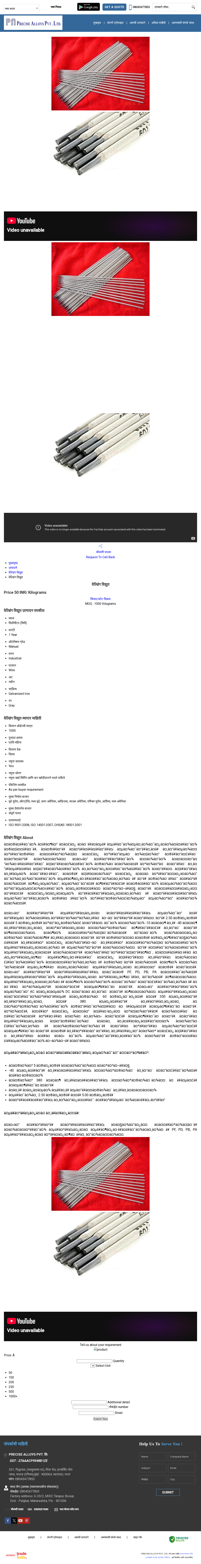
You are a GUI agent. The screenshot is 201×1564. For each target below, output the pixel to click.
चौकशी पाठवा (103, 552)
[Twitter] (14, 1523)
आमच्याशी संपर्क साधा (183, 23)
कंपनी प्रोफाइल (115, 23)
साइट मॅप (137, 1537)
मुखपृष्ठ (97, 23)
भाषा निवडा (56, 6)
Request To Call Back (100, 557)
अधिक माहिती (158, 23)
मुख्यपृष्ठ (13, 563)
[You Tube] (20, 1523)
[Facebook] (8, 1523)
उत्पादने (13, 568)
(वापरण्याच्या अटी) (186, 1554)
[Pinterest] (27, 1523)
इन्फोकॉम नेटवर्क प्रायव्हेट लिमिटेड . (158, 1557)
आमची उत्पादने (137, 23)
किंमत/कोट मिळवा (100, 599)
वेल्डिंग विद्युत (16, 572)
